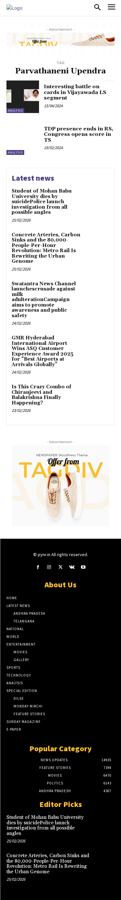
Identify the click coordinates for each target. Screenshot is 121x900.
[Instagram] (49, 567)
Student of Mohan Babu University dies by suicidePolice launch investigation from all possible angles (42, 201)
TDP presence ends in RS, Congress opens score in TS (78, 134)
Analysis (15, 111)
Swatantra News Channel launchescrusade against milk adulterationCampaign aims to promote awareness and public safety (44, 300)
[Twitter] (60, 567)
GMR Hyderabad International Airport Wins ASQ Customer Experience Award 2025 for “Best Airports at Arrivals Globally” (42, 351)
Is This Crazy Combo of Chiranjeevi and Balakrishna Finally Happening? (41, 395)
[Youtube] (83, 567)
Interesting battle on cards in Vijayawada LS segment (75, 92)
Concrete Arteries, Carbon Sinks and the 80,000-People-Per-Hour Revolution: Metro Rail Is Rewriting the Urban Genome (46, 248)
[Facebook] (38, 567)
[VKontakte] (72, 567)
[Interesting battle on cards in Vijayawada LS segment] (22, 97)
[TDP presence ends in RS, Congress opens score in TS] (22, 139)
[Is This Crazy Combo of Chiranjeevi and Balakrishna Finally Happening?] (96, 396)
